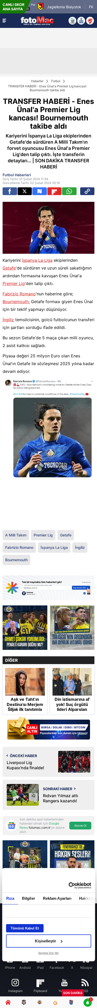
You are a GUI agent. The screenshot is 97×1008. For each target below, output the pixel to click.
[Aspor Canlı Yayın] (72, 21)
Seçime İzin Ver (48, 953)
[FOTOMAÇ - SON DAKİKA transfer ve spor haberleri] (37, 20)
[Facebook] (10, 191)
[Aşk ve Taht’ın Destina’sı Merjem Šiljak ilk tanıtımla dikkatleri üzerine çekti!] (25, 682)
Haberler (37, 81)
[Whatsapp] (69, 191)
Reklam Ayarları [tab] (57, 898)
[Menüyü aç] (4, 20)
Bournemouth (16, 301)
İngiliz (8, 319)
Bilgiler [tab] (28, 898)
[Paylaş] (87, 191)
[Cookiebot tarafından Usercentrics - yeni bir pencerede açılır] (69, 885)
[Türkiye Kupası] (90, 21)
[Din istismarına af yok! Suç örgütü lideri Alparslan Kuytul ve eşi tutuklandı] (72, 682)
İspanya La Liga (37, 260)
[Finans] (48, 729)
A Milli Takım (15, 535)
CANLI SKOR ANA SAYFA (13, 6)
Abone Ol (80, 825)
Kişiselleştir (45, 941)
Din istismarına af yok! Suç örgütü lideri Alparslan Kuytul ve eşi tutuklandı (72, 709)
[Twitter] (25, 191)
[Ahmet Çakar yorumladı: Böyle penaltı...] (25, 627)
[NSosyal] (39, 191)
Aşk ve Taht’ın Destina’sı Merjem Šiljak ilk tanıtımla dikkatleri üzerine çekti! (25, 709)
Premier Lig (14, 283)
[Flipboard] (54, 191)
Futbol (55, 81)
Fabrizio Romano (19, 293)
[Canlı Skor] (81, 21)
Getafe (9, 268)
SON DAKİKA (73, 993)
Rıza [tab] (10, 898)
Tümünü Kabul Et (25, 928)
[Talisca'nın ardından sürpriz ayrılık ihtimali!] (72, 627)
